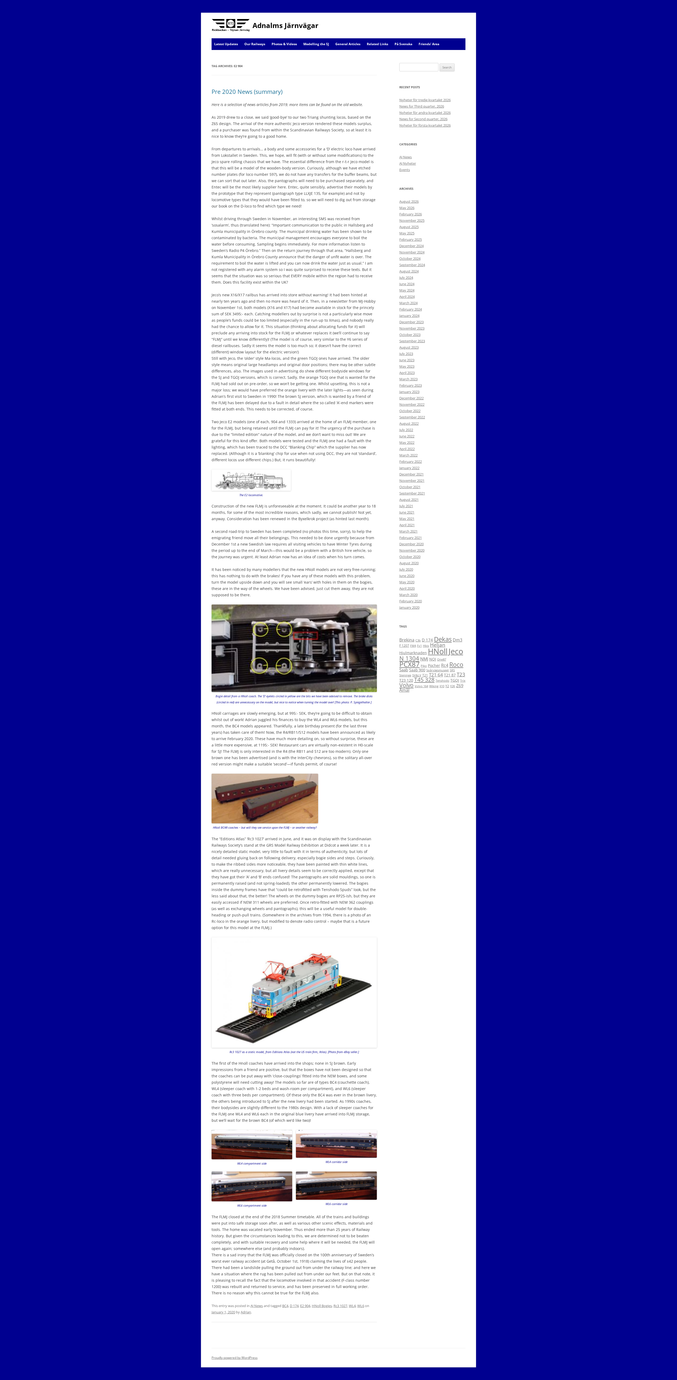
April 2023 (407, 372)
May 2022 (406, 442)
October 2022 (409, 410)
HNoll (437, 651)
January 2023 (409, 391)
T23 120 (406, 680)
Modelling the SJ (316, 44)
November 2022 (411, 404)
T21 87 (450, 674)
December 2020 (411, 544)
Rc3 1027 (340, 1305)
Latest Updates (226, 44)
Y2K (452, 686)
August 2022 (409, 423)
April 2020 (407, 588)
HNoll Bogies (322, 1305)
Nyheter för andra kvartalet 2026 (425, 112)
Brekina (406, 640)
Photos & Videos (284, 44)
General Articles (347, 44)
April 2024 (407, 296)
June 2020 (406, 575)
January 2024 (409, 315)
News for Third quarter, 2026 (421, 106)
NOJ (432, 659)
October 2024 (409, 258)
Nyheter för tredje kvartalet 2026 (425, 100)
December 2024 (411, 245)
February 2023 (410, 385)
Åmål (404, 690)
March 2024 (408, 303)
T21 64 (436, 675)
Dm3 (457, 640)
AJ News (256, 1305)
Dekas (443, 639)
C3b (418, 640)
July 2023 (406, 353)
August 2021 (409, 499)
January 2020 (409, 607)
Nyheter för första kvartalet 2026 (425, 125)
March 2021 (408, 531)
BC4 (285, 1305)
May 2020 (406, 582)
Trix (462, 680)
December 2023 (411, 322)
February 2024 (410, 309)
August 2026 (409, 201)
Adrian (246, 1312)
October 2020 (409, 556)
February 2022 (410, 461)
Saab (403, 669)
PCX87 (409, 664)
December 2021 (411, 474)
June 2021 (406, 512)
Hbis (426, 646)
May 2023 (406, 366)
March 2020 (408, 594)
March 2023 (408, 379)
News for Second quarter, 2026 (423, 119)
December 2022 (411, 398)
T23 (461, 674)
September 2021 (412, 493)
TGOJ (454, 680)
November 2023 (411, 328)
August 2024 (409, 271)
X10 (442, 686)
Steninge (405, 675)
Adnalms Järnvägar (285, 25)
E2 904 (305, 1305)
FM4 (413, 646)
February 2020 (410, 601)
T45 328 (424, 679)
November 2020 (411, 550)
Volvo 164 (421, 686)
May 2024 (406, 290)
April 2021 (407, 525)
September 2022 (412, 417)
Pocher (434, 665)
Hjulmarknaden (413, 652)
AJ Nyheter (407, 163)
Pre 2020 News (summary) (247, 91)
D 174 (294, 1305)
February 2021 (410, 537)
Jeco (456, 651)
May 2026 (406, 207)
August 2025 (409, 226)
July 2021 (406, 506)
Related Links (377, 44)
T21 (425, 675)
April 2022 (407, 448)
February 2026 (410, 214)
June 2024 (406, 283)
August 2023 (409, 347)
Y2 (447, 686)
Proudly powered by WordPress (235, 1357)
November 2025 (411, 220)
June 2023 (406, 360)
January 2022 (409, 467)
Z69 (459, 686)
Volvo (406, 685)
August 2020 (409, 563)
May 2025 (406, 233)
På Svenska (403, 44)
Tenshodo (442, 680)
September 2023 (412, 341)
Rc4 (444, 665)
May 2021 (406, 518)
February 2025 (410, 239)
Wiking (433, 686)
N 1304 (409, 658)
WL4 (352, 1305)
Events (404, 169)
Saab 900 (417, 669)
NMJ (424, 659)
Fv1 (419, 646)
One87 (441, 659)
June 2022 (406, 436)
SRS (452, 670)
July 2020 (406, 569)
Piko (424, 666)
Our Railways (254, 44)
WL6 (360, 1305)
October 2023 (409, 334)
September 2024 (412, 264)
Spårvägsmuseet (437, 670)
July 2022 (406, 429)
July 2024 (406, 277)
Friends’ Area (429, 44)
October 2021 (409, 486)
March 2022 (408, 455)
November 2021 (411, 480)
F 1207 (404, 645)
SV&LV (416, 675)
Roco (456, 664)
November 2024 (411, 252)
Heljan (437, 644)
